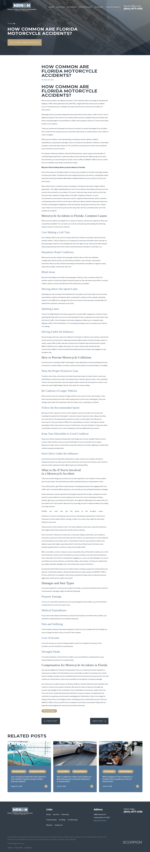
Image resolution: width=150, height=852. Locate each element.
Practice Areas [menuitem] (85, 7)
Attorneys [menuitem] (71, 7)
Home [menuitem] (51, 7)
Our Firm (56, 814)
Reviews (49, 825)
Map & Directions (100, 820)
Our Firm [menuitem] (60, 7)
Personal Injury (49, 711)
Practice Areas (51, 820)
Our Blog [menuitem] (98, 7)
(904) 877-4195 (133, 8)
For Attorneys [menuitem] (112, 7)
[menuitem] (10, 847)
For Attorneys (73, 820)
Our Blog (62, 820)
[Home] (22, 7)
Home (48, 814)
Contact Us (59, 825)
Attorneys (65, 814)
